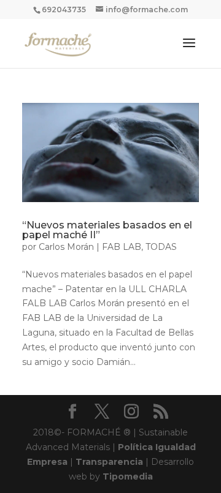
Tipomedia (128, 476)
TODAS (161, 246)
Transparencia (109, 461)
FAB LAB (121, 246)
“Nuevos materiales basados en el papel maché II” (107, 230)
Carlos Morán (66, 246)
